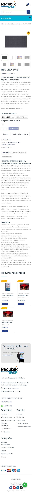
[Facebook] (10, 487)
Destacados (7, 18)
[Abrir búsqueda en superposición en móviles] (16, 12)
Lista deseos (21, 420)
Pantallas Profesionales (5, 443)
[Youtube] (14, 487)
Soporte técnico (6, 428)
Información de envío (8, 417)
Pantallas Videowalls (7, 447)
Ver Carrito (20, 417)
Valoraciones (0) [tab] (7, 156)
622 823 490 (8, 406)
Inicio (2, 24)
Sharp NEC (8, 147)
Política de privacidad (8, 420)
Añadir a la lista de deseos (20, 134)
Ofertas (3, 457)
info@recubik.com (13, 388)
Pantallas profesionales (8, 145)
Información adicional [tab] (19, 152)
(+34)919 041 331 (17, 398)
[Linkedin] (17, 487)
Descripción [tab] (5, 152)
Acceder (19, 414)
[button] (28, 33)
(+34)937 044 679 (6, 402)
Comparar (6, 134)
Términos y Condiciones (5, 424)
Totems (3, 450)
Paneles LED (10, 24)
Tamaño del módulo (9, 113)
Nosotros (4, 414)
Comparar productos (24, 426)
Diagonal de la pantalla (10, 121)
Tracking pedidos (22, 423)
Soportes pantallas (7, 454)
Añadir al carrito (14, 128)
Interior (18, 24)
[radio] (7, 117)
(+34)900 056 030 (6, 398)
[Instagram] (21, 487)
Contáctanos (5, 432)
